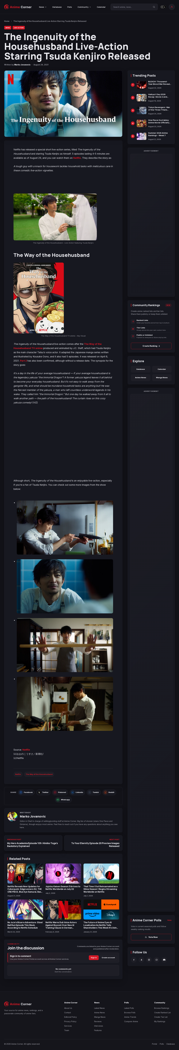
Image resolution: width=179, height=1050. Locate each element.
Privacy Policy (70, 1021)
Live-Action (18, 28)
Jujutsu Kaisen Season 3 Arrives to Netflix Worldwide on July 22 (62, 887)
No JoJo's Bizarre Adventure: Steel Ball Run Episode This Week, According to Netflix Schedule (25, 925)
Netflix (77, 158)
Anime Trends (130, 1017)
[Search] (154, 7)
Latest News (99, 1008)
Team (66, 1030)
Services (68, 1026)
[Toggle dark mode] (163, 6)
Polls (69, 7)
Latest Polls (129, 1008)
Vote (169, 920)
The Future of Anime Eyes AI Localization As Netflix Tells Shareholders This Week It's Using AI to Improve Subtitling (100, 926)
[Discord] (164, 960)
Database (57, 7)
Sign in (94, 958)
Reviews (98, 1021)
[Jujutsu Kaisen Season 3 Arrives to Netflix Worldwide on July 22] (63, 874)
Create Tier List (160, 1017)
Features (98, 1030)
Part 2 (23, 360)
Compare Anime (131, 1021)
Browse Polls (129, 1012)
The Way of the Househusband (39, 774)
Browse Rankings (161, 1008)
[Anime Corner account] (172, 7)
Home (6, 21)
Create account (108, 958)
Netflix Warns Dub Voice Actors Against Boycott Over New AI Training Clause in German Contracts (61, 926)
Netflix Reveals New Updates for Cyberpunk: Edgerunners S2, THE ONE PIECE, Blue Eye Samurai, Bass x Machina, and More (24, 890)
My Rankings (159, 1021)
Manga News (162, 377)
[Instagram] (149, 960)
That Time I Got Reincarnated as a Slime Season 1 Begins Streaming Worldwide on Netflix (100, 889)
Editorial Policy (70, 1017)
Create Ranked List (162, 1012)
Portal (154, 1044)
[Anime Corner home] (18, 7)
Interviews (98, 1026)
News (8, 28)
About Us (68, 1008)
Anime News (140, 377)
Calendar (101, 7)
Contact (67, 1012)
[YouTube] (156, 960)
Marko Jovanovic (22, 65)
